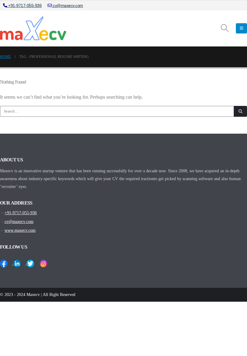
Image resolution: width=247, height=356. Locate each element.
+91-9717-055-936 (24, 5)
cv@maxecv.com (67, 5)
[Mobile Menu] (241, 28)
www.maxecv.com (20, 230)
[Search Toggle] (225, 28)
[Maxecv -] (33, 28)
